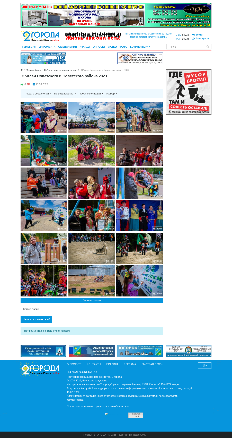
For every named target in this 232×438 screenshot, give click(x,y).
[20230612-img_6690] (44, 117)
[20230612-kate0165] (139, 280)
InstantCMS (139, 434)
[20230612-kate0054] (139, 248)
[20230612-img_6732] (91, 150)
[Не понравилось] (28, 84)
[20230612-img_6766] (139, 183)
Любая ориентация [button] (90, 93)
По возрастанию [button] (64, 93)
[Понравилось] (22, 84)
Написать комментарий (36, 319)
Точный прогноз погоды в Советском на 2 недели (148, 34)
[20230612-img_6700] (44, 215)
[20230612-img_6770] (44, 248)
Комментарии (31, 309)
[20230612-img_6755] (91, 183)
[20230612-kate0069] (91, 280)
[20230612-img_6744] (44, 183)
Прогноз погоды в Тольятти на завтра (148, 37)
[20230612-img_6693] (139, 117)
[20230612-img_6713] (44, 150)
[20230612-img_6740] (139, 150)
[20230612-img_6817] (139, 215)
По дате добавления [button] (37, 93)
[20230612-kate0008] (44, 280)
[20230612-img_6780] (91, 215)
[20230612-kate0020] (91, 248)
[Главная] (22, 70)
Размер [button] (110, 93)
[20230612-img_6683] (91, 117)
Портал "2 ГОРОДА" (95, 434)
